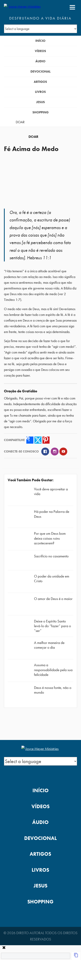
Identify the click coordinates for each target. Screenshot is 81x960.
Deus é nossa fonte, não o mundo (52, 690)
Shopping (40, 112)
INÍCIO (40, 41)
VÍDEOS (40, 51)
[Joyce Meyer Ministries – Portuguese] (23, 7)
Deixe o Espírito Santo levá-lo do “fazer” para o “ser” (52, 626)
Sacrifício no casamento (51, 556)
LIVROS (40, 92)
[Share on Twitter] (37, 440)
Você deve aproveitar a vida (51, 491)
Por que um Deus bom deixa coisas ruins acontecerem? (50, 538)
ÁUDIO (40, 61)
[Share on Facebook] (29, 440)
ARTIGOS (40, 82)
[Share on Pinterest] (46, 440)
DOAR (20, 122)
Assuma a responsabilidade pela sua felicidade (53, 669)
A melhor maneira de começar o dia (49, 645)
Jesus (40, 102)
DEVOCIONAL (40, 71)
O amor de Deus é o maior (53, 598)
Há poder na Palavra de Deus (51, 514)
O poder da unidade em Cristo (51, 578)
